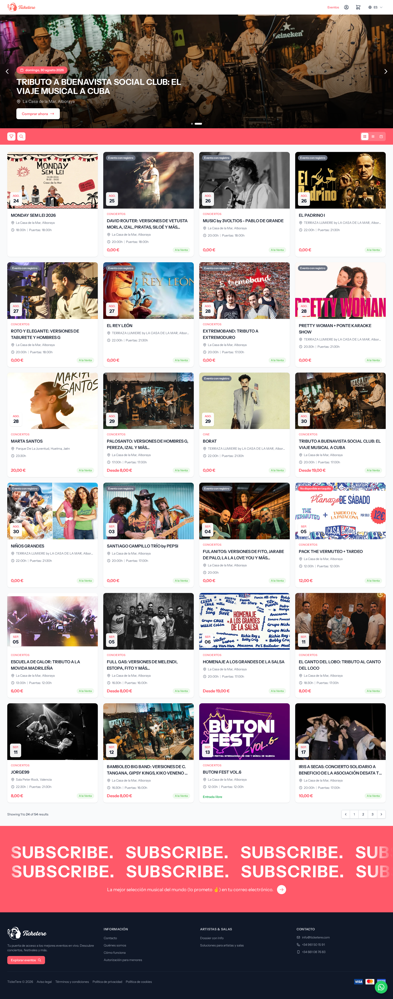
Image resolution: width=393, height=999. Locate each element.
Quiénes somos (115, 945)
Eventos (333, 7)
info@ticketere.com (316, 937)
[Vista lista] (373, 136)
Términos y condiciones (72, 982)
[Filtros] (11, 136)
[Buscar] (21, 136)
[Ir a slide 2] (201, 124)
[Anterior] (7, 71)
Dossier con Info (212, 938)
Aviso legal (44, 982)
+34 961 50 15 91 (313, 945)
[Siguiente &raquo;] (381, 814)
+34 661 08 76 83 (313, 952)
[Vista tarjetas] (364, 136)
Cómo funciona (115, 953)
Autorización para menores (123, 960)
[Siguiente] (385, 71)
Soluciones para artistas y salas (222, 945)
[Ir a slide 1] (194, 124)
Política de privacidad (107, 982)
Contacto (110, 938)
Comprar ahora (35, 113)
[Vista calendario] (381, 136)
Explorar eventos (23, 960)
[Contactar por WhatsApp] (381, 987)
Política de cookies (139, 982)
